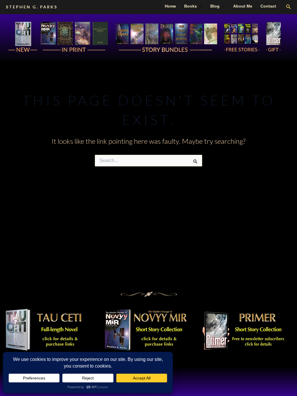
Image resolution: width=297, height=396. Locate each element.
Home (170, 6)
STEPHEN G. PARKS (31, 6)
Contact (268, 6)
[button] (199, 6)
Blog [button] (215, 6)
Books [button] (190, 6)
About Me (242, 6)
